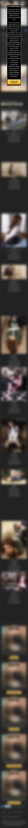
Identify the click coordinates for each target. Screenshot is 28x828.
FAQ (23, 807)
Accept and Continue (14, 82)
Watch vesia (14, 657)
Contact (3, 812)
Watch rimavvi (14, 729)
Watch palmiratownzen (14, 766)
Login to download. (6, 58)
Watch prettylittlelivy (14, 692)
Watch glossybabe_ (14, 803)
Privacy (9, 812)
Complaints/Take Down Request (10, 816)
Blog (14, 807)
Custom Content (18, 812)
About (18, 807)
